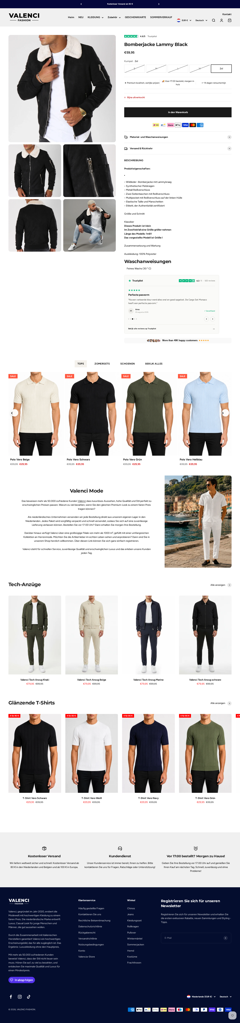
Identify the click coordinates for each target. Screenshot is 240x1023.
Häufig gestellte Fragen (91, 908)
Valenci (82, 501)
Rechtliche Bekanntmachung (94, 920)
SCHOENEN (127, 363)
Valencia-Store (86, 956)
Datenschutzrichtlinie (90, 926)
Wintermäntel (134, 938)
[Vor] (159, 4)
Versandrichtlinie (87, 938)
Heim (71, 17)
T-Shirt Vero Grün (205, 798)
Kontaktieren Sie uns (89, 914)
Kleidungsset (134, 920)
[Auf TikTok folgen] (28, 996)
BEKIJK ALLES (154, 363)
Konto (81, 950)
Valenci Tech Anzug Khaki (34, 679)
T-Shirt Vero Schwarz (35, 798)
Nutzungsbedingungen (91, 944)
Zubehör (112, 17)
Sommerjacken (135, 944)
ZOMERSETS (102, 363)
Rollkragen (133, 926)
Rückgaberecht (86, 932)
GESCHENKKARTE (135, 17)
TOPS (80, 363)
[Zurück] (81, 4)
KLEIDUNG (94, 17)
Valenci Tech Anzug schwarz (205, 679)
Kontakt (227, 14)
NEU (80, 17)
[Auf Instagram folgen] (19, 996)
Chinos (131, 908)
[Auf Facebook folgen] (10, 996)
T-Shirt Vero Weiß (92, 798)
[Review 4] (134, 319)
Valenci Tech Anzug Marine (148, 679)
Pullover (131, 932)
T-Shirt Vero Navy (148, 798)
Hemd (130, 950)
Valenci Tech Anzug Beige (91, 679)
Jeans (130, 914)
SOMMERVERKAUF (161, 17)
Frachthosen (134, 962)
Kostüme (132, 956)
